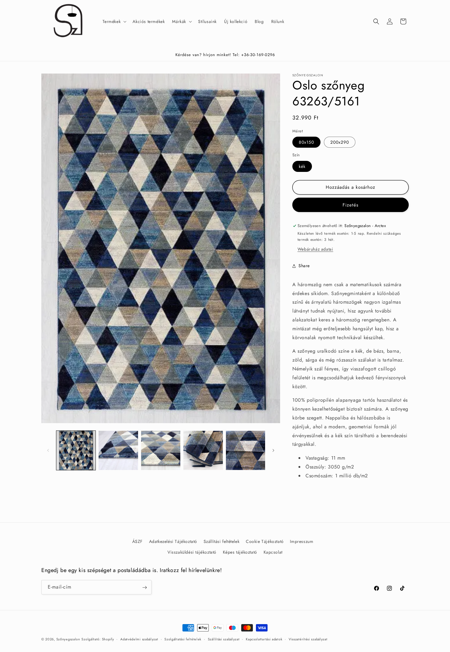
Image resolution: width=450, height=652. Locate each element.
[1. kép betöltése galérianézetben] (76, 450)
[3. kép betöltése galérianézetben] (160, 450)
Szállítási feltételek (222, 541)
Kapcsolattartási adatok (264, 638)
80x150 (306, 142)
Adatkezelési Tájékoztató (173, 541)
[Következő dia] (273, 450)
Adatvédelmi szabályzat (139, 638)
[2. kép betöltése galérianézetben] (118, 450)
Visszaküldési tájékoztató (191, 552)
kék (302, 166)
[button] (114, 21)
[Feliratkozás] (144, 587)
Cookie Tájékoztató (265, 541)
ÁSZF (137, 541)
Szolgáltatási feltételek (182, 638)
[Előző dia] (48, 450)
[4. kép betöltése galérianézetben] (203, 450)
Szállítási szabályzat (224, 638)
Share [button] (304, 266)
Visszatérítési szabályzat (308, 638)
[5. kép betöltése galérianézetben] (245, 450)
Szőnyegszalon (68, 639)
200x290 (339, 142)
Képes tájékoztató (240, 552)
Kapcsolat (273, 552)
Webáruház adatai (315, 249)
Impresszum (301, 541)
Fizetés (350, 205)
